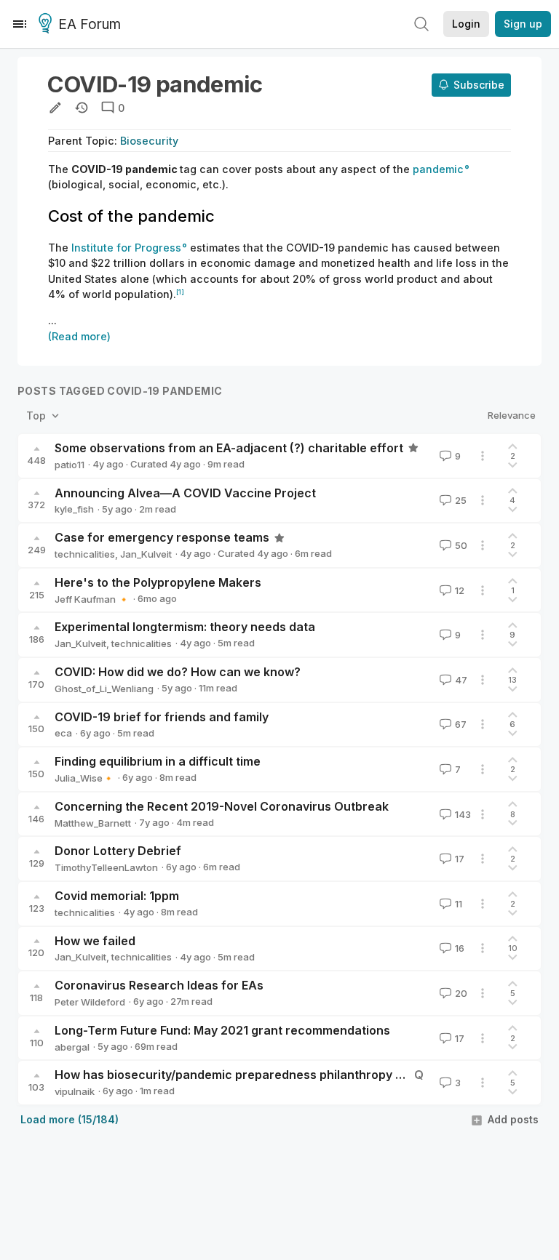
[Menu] (19, 24)
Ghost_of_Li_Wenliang (104, 688)
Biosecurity (149, 141)
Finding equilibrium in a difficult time (158, 761)
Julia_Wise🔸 (84, 778)
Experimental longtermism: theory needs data (185, 626)
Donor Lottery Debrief (118, 850)
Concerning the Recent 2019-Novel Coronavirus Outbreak (222, 806)
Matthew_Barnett (93, 823)
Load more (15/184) (69, 1119)
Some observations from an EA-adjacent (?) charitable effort (229, 448)
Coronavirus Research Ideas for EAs (159, 985)
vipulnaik (75, 1091)
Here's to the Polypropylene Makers (158, 582)
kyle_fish (74, 509)
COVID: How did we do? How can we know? (178, 672)
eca (63, 733)
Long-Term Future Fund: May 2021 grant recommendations (222, 1030)
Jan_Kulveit (146, 554)
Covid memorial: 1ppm (117, 895)
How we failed (95, 941)
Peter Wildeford (90, 1002)
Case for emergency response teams (162, 537)
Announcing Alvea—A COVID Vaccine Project (185, 493)
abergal (72, 1047)
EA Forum (89, 24)
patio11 (69, 464)
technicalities (85, 554)
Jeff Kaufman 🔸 (92, 599)
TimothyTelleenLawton (106, 867)
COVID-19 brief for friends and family (162, 717)
